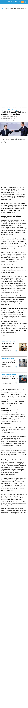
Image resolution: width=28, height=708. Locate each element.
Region (8, 107)
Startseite (3, 107)
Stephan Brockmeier (7, 383)
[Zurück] (2, 8)
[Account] (25, 2)
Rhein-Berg (15, 107)
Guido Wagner (14, 116)
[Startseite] (14, 2)
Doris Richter (8, 366)
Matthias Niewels (6, 116)
